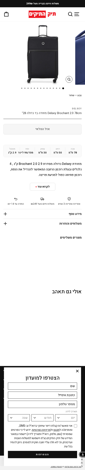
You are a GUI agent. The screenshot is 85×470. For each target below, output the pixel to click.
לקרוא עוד (43, 187)
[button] (82, 454)
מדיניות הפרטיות (41, 430)
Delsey (77, 108)
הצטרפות (42, 454)
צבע (75, 95)
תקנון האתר (56, 466)
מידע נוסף (75, 214)
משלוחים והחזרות (70, 223)
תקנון (56, 430)
